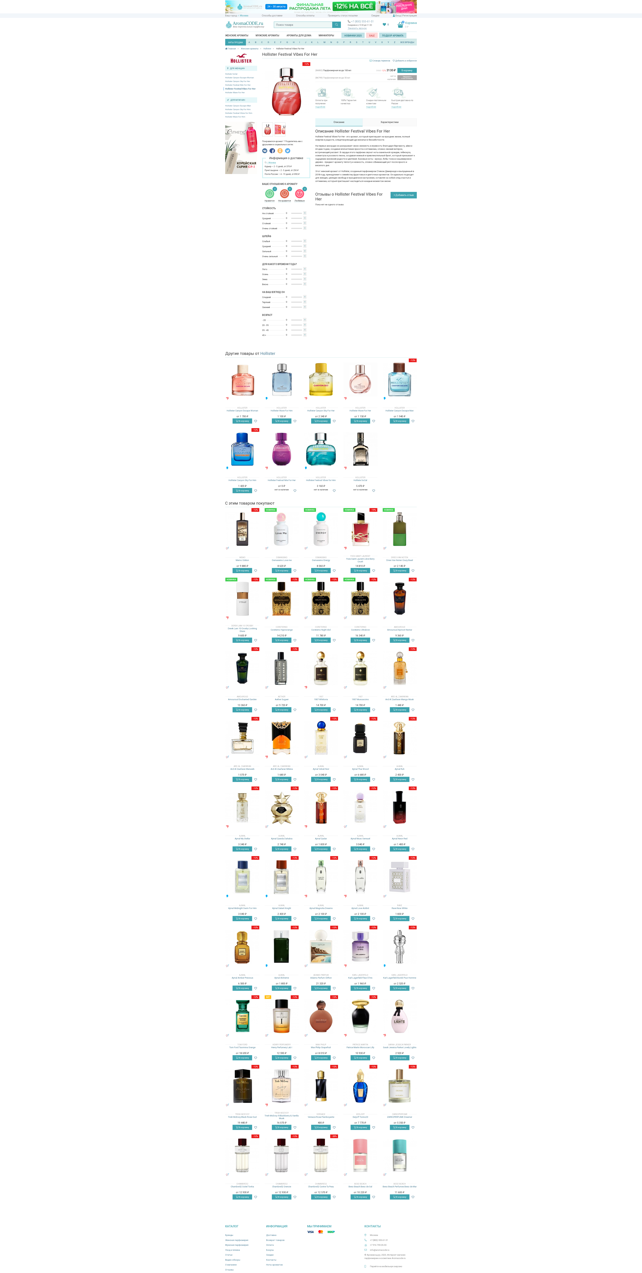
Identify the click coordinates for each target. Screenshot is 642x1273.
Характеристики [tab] (390, 122)
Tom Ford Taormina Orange (242, 1047)
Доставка (271, 1235)
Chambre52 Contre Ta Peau (321, 1186)
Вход (398, 15)
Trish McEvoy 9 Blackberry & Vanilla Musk (282, 1117)
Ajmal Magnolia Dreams (321, 908)
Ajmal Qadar (321, 838)
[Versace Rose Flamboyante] (321, 1086)
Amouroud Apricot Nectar (399, 630)
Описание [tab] (339, 122)
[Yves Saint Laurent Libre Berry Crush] (360, 529)
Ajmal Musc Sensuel (360, 838)
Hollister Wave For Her (235, 93)
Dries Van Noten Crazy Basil (399, 560)
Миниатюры (326, 35)
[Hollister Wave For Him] (282, 380)
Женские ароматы (236, 35)
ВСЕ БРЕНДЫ (407, 42)
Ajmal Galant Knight (281, 908)
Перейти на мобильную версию (386, 1266)
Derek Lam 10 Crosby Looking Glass (242, 629)
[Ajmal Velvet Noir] (321, 738)
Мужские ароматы (267, 35)
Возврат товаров (275, 1240)
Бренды (229, 1235)
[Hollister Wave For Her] (360, 380)
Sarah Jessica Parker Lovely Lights (399, 1047)
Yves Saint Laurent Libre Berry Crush (360, 560)
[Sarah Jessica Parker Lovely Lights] (400, 1016)
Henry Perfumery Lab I (281, 1047)
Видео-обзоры (232, 1260)
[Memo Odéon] (242, 529)
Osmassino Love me (282, 560)
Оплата (270, 1245)
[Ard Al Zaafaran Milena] (282, 738)
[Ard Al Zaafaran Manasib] (242, 738)
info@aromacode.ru (379, 1250)
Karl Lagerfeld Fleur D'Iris (360, 978)
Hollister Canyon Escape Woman (239, 78)
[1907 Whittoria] (321, 668)
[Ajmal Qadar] (321, 807)
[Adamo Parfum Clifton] (321, 947)
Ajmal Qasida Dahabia (281, 838)
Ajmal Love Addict (360, 908)
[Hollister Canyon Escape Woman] (242, 380)
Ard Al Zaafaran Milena (282, 769)
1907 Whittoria (321, 699)
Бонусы (270, 1250)
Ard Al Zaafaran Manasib (242, 769)
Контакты (271, 1260)
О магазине (231, 1264)
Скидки (375, 15)
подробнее (320, 107)
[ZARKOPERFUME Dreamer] (400, 1086)
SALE (372, 35)
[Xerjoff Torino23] (360, 1086)
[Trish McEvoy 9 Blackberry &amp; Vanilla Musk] (282, 1086)
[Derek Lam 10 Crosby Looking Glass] (242, 599)
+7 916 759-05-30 (378, 1245)
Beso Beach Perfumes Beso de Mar (400, 1186)
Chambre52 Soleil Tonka (242, 1186)
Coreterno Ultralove (360, 630)
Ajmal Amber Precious (242, 978)
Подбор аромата (392, 35)
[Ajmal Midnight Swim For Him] (242, 877)
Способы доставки (272, 15)
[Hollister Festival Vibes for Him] (321, 449)
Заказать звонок (357, 28)
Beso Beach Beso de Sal (360, 1186)
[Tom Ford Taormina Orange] (242, 1016)
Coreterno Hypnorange (282, 630)
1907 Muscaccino (360, 699)
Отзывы (229, 1269)
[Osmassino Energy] (321, 529)
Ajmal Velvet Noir (321, 769)
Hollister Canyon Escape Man (238, 106)
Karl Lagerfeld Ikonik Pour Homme (399, 978)
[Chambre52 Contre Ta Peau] (321, 1155)
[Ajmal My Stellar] (242, 807)
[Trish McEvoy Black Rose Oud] (242, 1086)
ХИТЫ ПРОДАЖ (235, 42)
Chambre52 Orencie (281, 1186)
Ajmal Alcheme (281, 978)
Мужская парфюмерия (236, 1245)
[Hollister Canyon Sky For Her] (321, 380)
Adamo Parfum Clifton (321, 978)
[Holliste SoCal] (360, 449)
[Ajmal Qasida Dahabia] (282, 807)
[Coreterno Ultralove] (360, 599)
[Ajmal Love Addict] (360, 877)
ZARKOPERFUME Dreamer (399, 1117)
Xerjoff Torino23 (360, 1117)
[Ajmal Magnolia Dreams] (321, 877)
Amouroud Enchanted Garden (242, 699)
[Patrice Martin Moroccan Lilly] (360, 1016)
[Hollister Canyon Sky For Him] (242, 449)
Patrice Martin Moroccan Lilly (360, 1047)
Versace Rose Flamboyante (321, 1117)
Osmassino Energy (321, 560)
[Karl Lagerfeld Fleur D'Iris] (360, 947)
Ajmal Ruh (399, 769)
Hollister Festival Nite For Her (238, 85)
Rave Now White (399, 908)
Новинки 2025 (353, 35)
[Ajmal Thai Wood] (360, 738)
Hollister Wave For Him (235, 117)
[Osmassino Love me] (282, 529)
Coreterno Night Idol (321, 630)
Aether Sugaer (282, 699)
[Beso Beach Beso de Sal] (360, 1155)
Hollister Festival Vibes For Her (240, 89)
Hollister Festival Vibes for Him (238, 113)
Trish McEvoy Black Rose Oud (242, 1117)
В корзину (407, 70)
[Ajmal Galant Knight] (282, 877)
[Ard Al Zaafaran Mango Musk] (400, 668)
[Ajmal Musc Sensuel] (360, 807)
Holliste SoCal (231, 74)
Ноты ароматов (274, 1264)
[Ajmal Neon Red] (400, 807)
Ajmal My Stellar (242, 838)
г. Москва (243, 15)
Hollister (267, 353)
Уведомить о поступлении (407, 77)
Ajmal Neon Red (399, 838)
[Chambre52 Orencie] (282, 1155)
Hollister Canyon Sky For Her (237, 81)
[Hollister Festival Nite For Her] (282, 449)
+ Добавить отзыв (404, 195)
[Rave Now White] (400, 877)
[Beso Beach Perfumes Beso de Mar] (400, 1155)
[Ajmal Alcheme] (282, 947)
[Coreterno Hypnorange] (282, 599)
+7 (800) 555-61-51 (362, 21)
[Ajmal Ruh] (400, 738)
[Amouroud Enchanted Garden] (242, 668)
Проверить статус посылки (343, 15)
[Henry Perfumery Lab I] (282, 1016)
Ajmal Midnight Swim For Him (242, 908)
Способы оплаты (305, 15)
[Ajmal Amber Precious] (242, 947)
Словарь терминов (381, 61)
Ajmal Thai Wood (360, 769)
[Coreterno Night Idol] (321, 599)
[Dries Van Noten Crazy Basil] (400, 529)
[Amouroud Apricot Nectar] (400, 599)
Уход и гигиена (232, 1250)
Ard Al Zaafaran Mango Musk (399, 699)
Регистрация (409, 15)
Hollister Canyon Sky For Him (238, 109)
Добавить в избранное (406, 61)
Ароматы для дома (299, 35)
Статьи (228, 1255)
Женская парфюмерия (236, 1240)
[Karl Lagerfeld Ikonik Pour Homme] (400, 947)
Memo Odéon (242, 560)
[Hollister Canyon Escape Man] (400, 380)
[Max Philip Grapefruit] (321, 1016)
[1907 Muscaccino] (360, 668)
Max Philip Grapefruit (321, 1047)
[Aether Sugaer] (282, 668)
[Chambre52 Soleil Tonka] (242, 1155)
